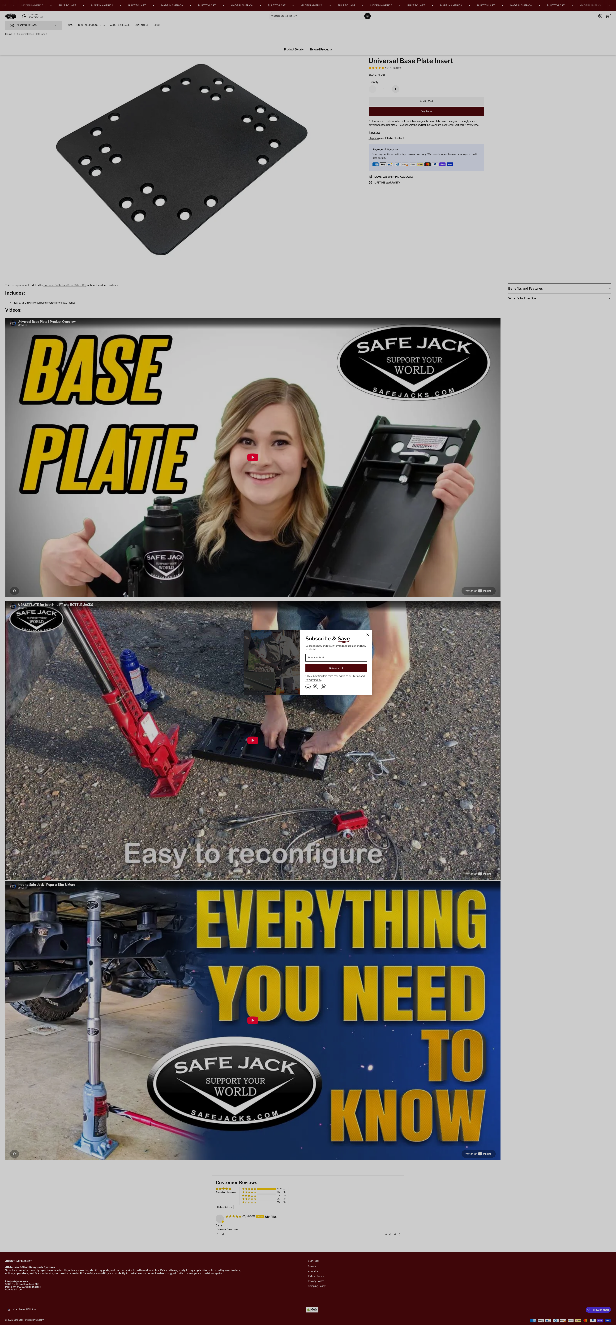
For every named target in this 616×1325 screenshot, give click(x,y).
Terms (356, 676)
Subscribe (334, 668)
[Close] (368, 635)
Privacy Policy (313, 680)
